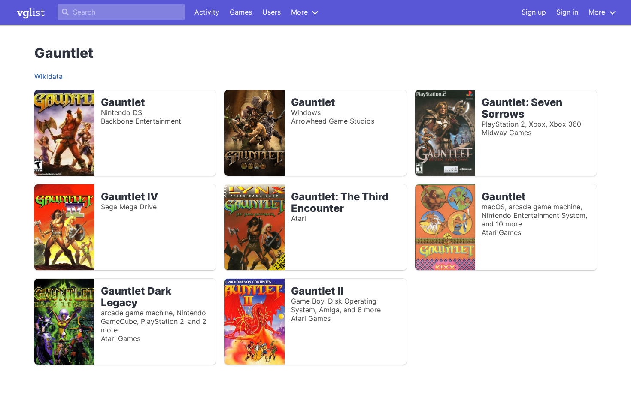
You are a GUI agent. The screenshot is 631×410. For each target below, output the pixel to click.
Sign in (567, 12)
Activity (206, 12)
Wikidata (48, 76)
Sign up (534, 12)
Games (241, 12)
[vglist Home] (31, 12)
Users (271, 12)
